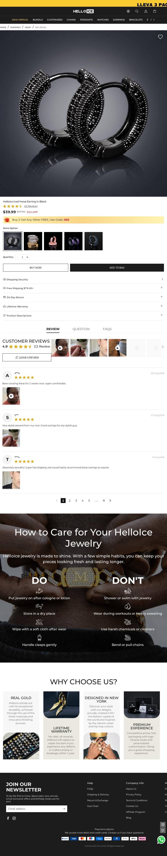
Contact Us (132, 806)
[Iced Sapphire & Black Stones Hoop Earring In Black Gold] (93, 241)
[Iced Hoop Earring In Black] (12, 241)
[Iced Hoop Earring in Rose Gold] (53, 241)
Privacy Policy (133, 794)
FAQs (90, 789)
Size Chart (92, 806)
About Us (131, 789)
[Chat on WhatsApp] (161, 840)
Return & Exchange (97, 800)
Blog (128, 817)
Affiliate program (135, 812)
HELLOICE (101, 846)
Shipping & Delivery (98, 794)
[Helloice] (83, 3)
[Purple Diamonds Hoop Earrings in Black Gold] (73, 241)
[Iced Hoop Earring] (33, 241)
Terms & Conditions (136, 800)
